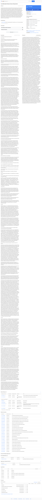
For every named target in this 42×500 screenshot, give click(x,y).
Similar (38, 9)
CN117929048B (3, 415)
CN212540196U (3, 424)
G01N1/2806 (3, 22)
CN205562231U (3, 445)
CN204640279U (3, 427)
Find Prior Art (34, 9)
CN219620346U (3, 436)
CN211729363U (3, 430)
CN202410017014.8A (3, 464)
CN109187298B (3, 448)
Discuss (37, 32)
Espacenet (31, 32)
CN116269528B (3, 408)
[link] (12, 22)
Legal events (33, 30)
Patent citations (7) (30, 30)
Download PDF (29, 9)
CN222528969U (3, 442)
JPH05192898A (3, 402)
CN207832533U (3, 418)
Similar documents (38, 30)
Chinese (32, 11)
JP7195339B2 (3, 439)
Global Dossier (34, 32)
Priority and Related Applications (30, 31)
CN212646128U (3, 451)
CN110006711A (3, 395)
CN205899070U (3, 421)
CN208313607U (3, 433)
